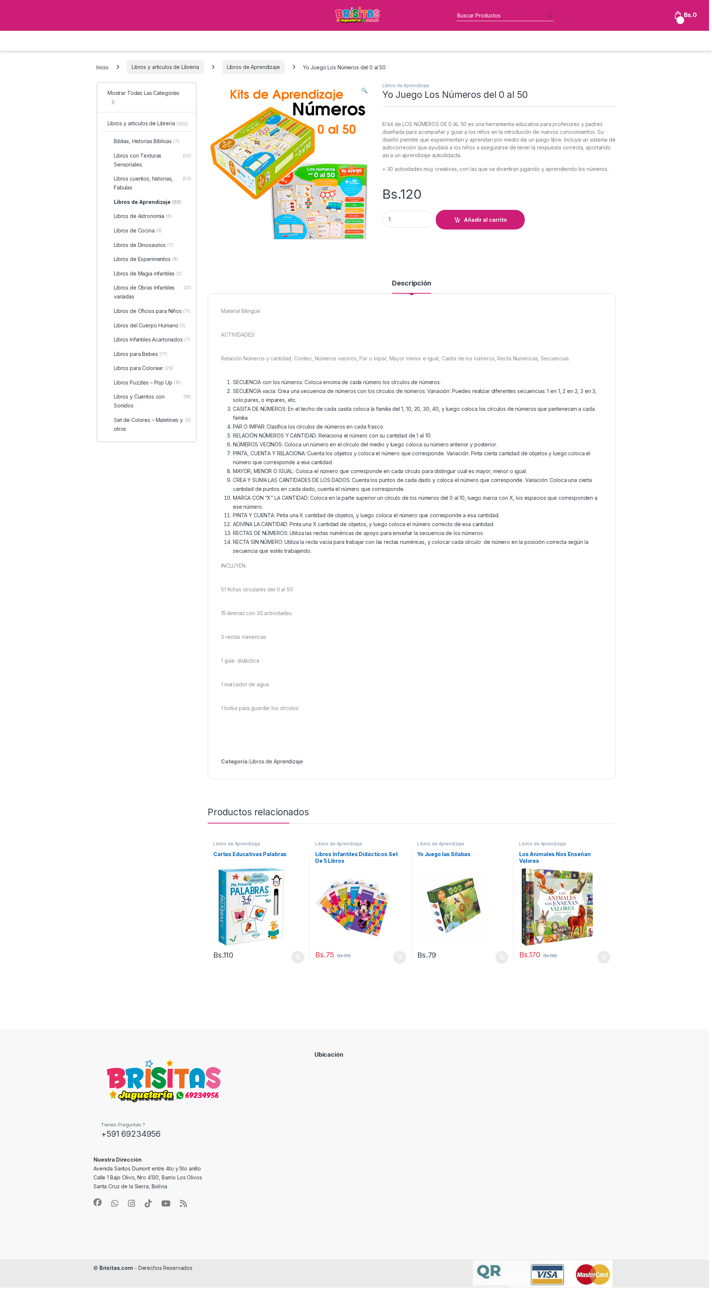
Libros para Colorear (143, 368)
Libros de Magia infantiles (148, 273)
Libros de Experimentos (146, 259)
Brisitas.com (116, 1268)
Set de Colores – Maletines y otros (152, 424)
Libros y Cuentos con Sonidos (152, 401)
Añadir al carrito (485, 220)
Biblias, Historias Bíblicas (146, 141)
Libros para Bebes (140, 354)
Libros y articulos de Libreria (165, 67)
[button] (364, 90)
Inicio (102, 67)
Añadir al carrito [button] (296, 957)
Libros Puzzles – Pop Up (147, 382)
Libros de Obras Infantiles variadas (152, 292)
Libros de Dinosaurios (143, 245)
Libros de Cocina (138, 230)
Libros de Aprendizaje (253, 67)
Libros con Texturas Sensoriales (152, 160)
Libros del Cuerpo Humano (149, 325)
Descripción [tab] (411, 283)
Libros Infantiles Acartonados (152, 339)
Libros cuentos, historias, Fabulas (152, 183)
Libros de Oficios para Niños (152, 311)
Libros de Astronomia (143, 216)
